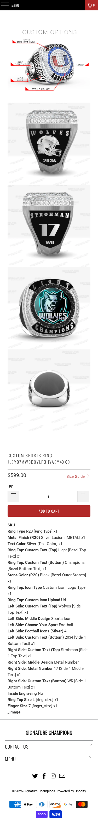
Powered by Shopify (71, 791)
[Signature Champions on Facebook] (44, 776)
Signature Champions (39, 791)
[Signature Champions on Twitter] (35, 776)
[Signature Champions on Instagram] (53, 776)
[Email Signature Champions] (62, 776)
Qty (10, 486)
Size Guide (76, 476)
